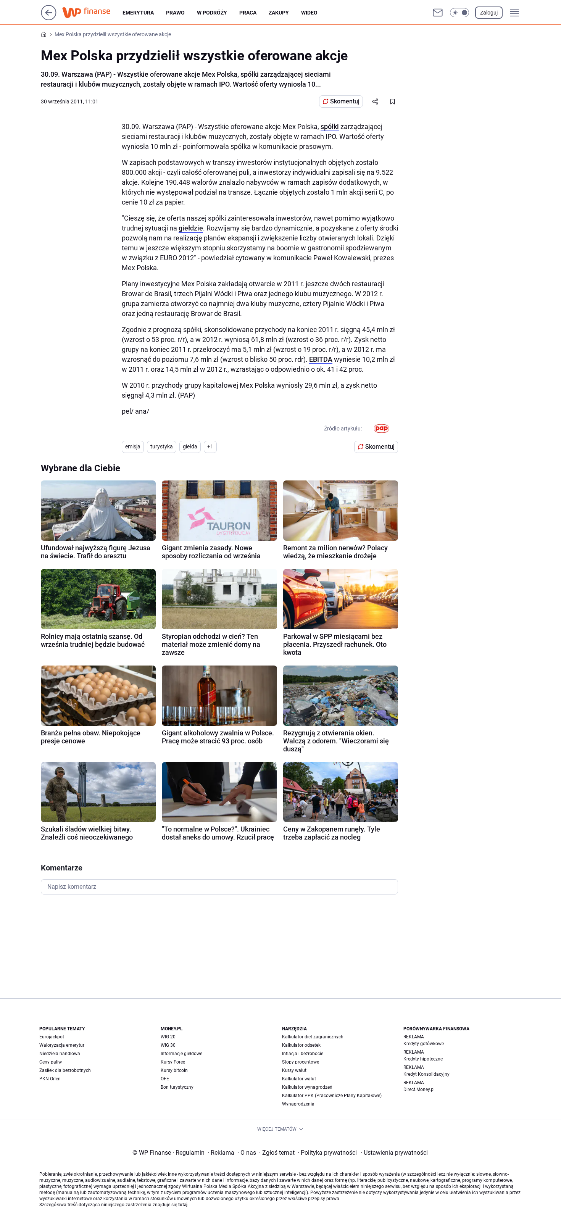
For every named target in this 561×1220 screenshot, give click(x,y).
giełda (190, 446)
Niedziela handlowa (59, 1053)
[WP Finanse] (92, 12)
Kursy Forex (173, 1062)
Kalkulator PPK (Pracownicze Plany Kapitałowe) (332, 1095)
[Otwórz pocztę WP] (438, 12)
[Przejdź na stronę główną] (48, 18)
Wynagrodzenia (298, 1104)
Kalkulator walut (299, 1078)
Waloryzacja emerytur (61, 1045)
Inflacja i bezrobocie (302, 1053)
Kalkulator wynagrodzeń (307, 1087)
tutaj (182, 1204)
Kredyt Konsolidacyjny (426, 1074)
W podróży (212, 13)
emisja (132, 446)
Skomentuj (344, 101)
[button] (459, 12)
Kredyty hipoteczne (423, 1059)
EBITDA (320, 359)
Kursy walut (294, 1070)
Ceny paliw (50, 1062)
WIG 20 (168, 1036)
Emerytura (138, 13)
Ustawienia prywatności (394, 1152)
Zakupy (279, 13)
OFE (165, 1078)
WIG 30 (168, 1045)
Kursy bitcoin (174, 1070)
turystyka (161, 446)
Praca (247, 13)
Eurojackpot (51, 1036)
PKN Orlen (50, 1078)
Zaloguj (489, 13)
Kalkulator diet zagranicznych (312, 1036)
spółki (330, 126)
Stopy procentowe (300, 1062)
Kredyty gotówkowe (423, 1043)
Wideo (309, 13)
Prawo (175, 13)
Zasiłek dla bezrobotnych (65, 1070)
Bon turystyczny (177, 1087)
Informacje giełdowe (181, 1053)
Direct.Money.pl (419, 1089)
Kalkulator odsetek (301, 1045)
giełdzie (191, 228)
